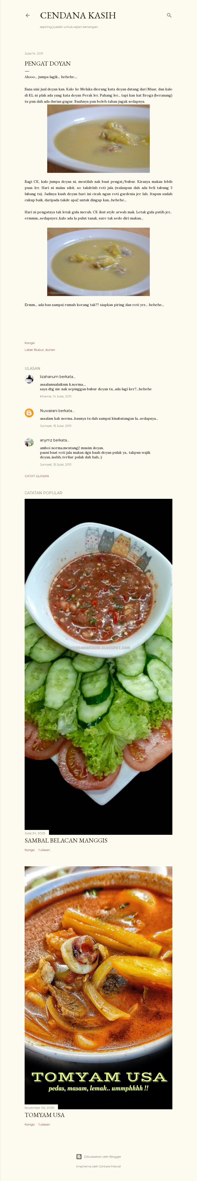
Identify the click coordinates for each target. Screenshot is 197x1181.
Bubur (39, 350)
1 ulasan (44, 850)
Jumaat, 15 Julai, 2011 (55, 426)
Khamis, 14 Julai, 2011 (55, 396)
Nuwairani (48, 410)
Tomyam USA (45, 1115)
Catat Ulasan (37, 476)
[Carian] (169, 14)
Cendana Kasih (78, 15)
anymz (46, 440)
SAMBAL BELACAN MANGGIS (66, 840)
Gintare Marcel (110, 1166)
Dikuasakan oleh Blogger (102, 1156)
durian (50, 350)
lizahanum (49, 376)
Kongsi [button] (30, 343)
